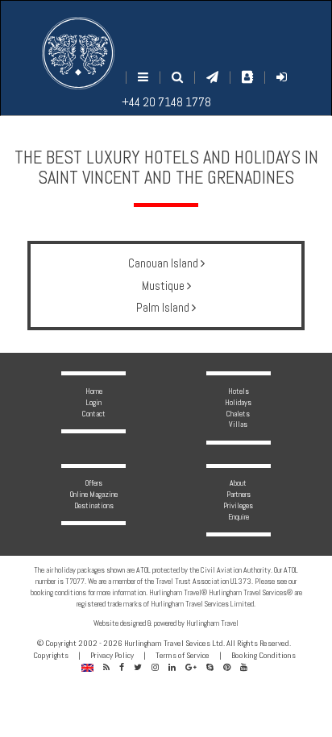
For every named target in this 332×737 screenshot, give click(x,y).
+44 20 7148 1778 (166, 102)
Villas (238, 424)
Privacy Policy (112, 655)
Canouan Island (164, 263)
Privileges (238, 505)
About (238, 483)
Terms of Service (183, 655)
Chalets (238, 413)
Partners (238, 494)
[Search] (177, 77)
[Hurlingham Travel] (78, 53)
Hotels (238, 391)
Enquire (238, 516)
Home (93, 391)
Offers (93, 483)
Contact (94, 413)
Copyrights (50, 655)
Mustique (164, 285)
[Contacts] (247, 77)
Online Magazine (94, 494)
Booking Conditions (263, 655)
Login (94, 402)
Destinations (94, 505)
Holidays (238, 402)
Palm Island (164, 307)
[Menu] (143, 77)
